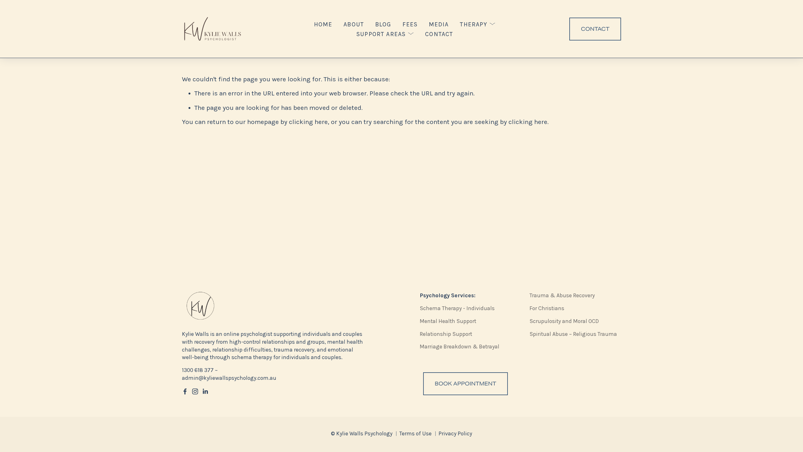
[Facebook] (185, 391)
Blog (383, 24)
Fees (409, 24)
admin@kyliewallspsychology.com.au (229, 378)
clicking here (308, 122)
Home (323, 24)
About (353, 24)
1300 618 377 (198, 370)
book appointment (465, 383)
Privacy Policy (455, 433)
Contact (439, 34)
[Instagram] (195, 391)
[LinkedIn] (205, 391)
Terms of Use (415, 433)
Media (439, 24)
